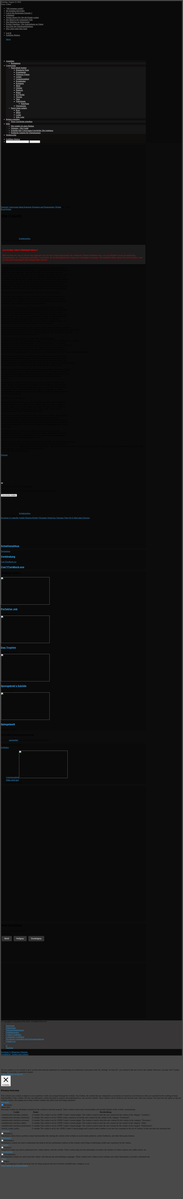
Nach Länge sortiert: (19, 108)
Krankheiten (21, 81)
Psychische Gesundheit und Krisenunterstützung (25, 1039)
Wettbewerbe (11, 135)
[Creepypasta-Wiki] (38, 57)
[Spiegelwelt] (25, 719)
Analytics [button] (4, 1145)
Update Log (10, 1041)
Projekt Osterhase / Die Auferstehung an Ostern (24, 24)
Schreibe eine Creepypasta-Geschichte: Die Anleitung (32, 130)
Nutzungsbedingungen (15, 1030)
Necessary (8, 1105)
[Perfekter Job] (25, 604)
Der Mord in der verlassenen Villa (19, 20)
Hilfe (8, 124)
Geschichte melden (9, 495)
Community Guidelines (15, 1037)
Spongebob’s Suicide (13, 686)
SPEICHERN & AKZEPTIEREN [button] (14, 1166)
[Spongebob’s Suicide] (25, 681)
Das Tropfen (8, 647)
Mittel (18, 113)
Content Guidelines (13, 1035)
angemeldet (13, 740)
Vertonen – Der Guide (19, 128)
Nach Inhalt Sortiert (18, 68)
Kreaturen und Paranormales (43, 207)
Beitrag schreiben (13, 119)
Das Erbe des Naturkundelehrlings (19, 26)
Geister (19, 77)
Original (4, 455)
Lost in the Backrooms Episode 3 (19, 13)
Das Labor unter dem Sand (16, 29)
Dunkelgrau (36, 938)
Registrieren (15, 63)
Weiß (6, 938)
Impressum (10, 1026)
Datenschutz (11, 1028)
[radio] (76, 460)
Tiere (18, 99)
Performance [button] (6, 1138)
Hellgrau (20, 938)
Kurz (18, 110)
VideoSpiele (21, 101)
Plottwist (19, 90)
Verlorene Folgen (23, 74)
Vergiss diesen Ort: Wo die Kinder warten (22, 17)
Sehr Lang (20, 117)
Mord (18, 86)
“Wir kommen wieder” (15, 8)
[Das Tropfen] (25, 642)
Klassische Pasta (22, 70)
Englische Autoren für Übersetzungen (26, 133)
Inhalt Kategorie (25, 207)
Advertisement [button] (6, 1152)
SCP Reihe (20, 95)
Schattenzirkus (24, 238)
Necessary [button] (5, 1102)
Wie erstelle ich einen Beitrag (22, 126)
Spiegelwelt (8, 724)
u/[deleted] (10, 15)
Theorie (19, 97)
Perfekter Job (9, 609)
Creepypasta (11, 65)
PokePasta (25, 104)
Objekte (19, 88)
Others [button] (3, 1159)
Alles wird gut (12, 780)
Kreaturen (20, 83)
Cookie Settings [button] (7, 1074)
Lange (18, 115)
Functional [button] (5, 1131)
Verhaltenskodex (12, 1032)
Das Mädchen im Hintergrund (18, 22)
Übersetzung (21, 106)
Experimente (21, 72)
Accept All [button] (18, 1074)
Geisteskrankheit (22, 79)
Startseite (4, 207)
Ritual (18, 92)
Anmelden (10, 61)
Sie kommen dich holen (15, 11)
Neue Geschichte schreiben (21, 121)
